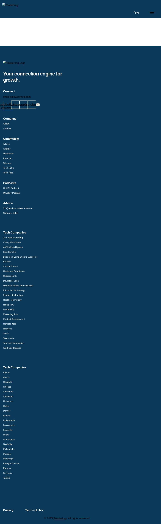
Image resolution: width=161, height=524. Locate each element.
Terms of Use (34, 510)
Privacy (8, 510)
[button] (152, 12)
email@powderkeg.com (17, 96)
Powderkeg (60, 518)
